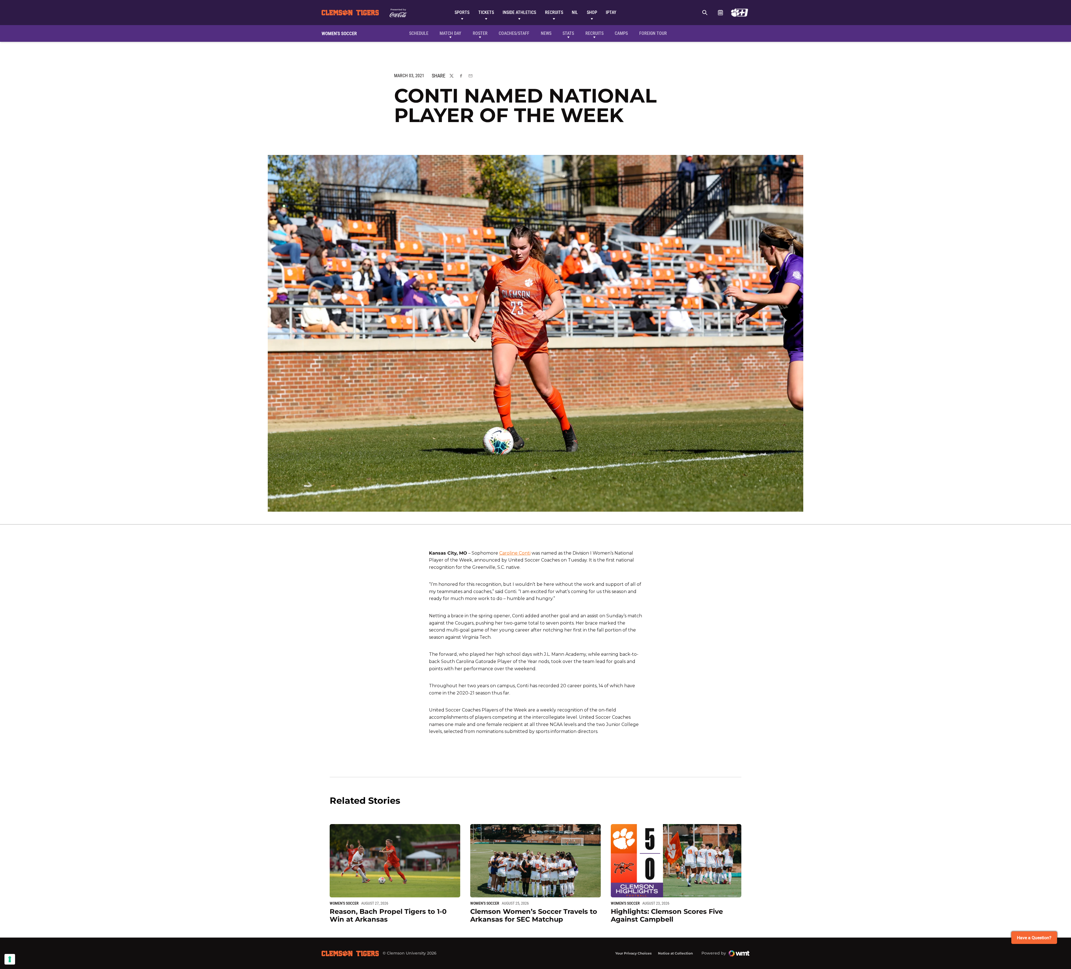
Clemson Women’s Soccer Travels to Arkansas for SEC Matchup (533, 915)
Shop (592, 12)
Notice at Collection (675, 953)
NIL (575, 12)
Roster (480, 33)
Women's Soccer (344, 903)
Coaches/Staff (514, 33)
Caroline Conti (514, 553)
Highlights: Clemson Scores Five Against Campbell (667, 915)
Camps (621, 33)
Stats (568, 33)
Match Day (450, 33)
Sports (462, 12)
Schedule (720, 12)
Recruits (554, 12)
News (546, 33)
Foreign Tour (653, 33)
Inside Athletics (519, 12)
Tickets (486, 12)
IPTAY (611, 12)
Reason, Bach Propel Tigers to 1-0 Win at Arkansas (388, 915)
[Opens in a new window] (739, 12)
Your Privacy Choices (633, 953)
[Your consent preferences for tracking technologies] (9, 959)
